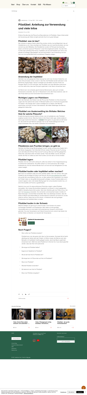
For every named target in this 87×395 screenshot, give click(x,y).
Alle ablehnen (71, 392)
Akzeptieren (80, 392)
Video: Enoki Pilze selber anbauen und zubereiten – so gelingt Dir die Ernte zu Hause (20, 322)
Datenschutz (14, 350)
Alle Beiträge (14, 11)
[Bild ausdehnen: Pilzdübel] (43, 65)
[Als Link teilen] (29, 294)
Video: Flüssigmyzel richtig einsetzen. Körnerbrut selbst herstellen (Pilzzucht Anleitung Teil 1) (43, 322)
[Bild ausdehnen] (26, 134)
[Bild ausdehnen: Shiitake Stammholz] (26, 65)
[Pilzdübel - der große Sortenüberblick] (65, 314)
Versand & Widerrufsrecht (17, 345)
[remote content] (43, 281)
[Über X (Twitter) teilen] (22, 294)
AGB (12, 346)
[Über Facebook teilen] (19, 294)
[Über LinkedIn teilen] (25, 294)
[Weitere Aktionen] (68, 20)
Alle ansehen (72, 306)
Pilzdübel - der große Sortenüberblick (63, 322)
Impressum (13, 348)
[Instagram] (34, 340)
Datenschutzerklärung (28, 393)
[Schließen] (85, 392)
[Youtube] (38, 340)
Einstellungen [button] (63, 392)
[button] (73, 3)
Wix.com (28, 357)
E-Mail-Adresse (60, 336)
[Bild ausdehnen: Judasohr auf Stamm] (60, 65)
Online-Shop (14, 343)
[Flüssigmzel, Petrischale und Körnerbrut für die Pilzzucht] (43, 314)
